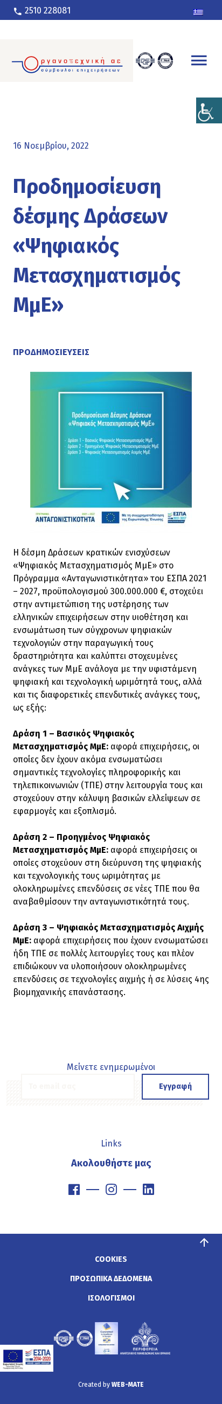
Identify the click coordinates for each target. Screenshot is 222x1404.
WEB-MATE (128, 1384)
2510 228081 (47, 10)
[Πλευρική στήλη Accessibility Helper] (209, 110)
